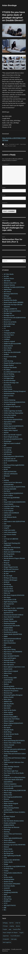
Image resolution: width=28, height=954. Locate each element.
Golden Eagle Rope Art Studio (13, 411)
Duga (5, 359)
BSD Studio (7, 326)
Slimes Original (9, 721)
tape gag (13, 939)
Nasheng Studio (9, 591)
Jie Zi (5, 463)
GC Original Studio (9, 404)
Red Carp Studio (9, 641)
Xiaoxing (6, 831)
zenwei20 (7, 888)
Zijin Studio (7, 897)
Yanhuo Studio (8, 862)
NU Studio (7, 606)
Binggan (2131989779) (10, 309)
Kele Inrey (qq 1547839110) (12, 497)
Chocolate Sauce (9, 335)
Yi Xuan (6, 870)
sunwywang (7, 738)
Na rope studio (8, 586)
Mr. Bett (6, 573)
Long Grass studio (9, 530)
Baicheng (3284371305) (11, 293)
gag (10, 929)
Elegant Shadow (9, 365)
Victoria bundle (8, 788)
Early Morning (8, 361)
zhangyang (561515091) (11, 892)
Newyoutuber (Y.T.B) (10, 599)
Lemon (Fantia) (8, 504)
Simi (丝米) (7, 708)
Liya (5, 523)
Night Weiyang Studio (10, 602)
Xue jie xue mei (8, 851)
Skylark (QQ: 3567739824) (11, 719)
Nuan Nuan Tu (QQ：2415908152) (14, 608)
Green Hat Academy (10, 415)
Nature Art (7, 593)
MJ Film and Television (11, 569)
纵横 (5, 907)
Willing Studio (8, 805)
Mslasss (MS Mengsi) (10, 580)
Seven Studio (8, 682)
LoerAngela (7, 526)
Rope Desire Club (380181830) (13, 651)
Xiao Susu (7, 818)
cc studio (6, 330)
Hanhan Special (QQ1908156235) (13, 426)
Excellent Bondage (9, 380)
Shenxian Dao (8, 693)
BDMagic (6, 296)
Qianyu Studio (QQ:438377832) (13, 634)
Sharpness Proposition (11, 690)
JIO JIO (6, 469)
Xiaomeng (7, 829)
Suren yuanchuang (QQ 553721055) (14, 740)
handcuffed (16, 929)
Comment (5, 164)
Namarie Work (8, 588)
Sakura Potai (8, 673)
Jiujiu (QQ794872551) (10, 471)
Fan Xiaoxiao (8, 387)
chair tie (17, 923)
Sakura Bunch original (11, 671)
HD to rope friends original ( (13, 434)
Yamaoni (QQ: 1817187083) (12, 860)
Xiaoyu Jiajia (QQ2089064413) (13, 838)
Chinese (10, 146)
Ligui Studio (7, 515)
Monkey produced (9, 571)
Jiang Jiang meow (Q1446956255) (14, 456)
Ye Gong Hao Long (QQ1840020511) (14, 866)
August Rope (8, 289)
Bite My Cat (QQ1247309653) (12, 311)
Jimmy (6, 144)
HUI (5, 445)
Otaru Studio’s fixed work (12, 617)
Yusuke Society (8, 881)
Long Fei (6, 528)
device (18, 926)
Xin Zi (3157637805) (9, 842)
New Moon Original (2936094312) (14, 595)
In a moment (8, 447)
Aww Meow (7, 291)
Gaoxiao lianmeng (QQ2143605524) (14, 402)
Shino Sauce (7, 699)
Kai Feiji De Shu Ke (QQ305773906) (14, 487)
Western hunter (9, 801)
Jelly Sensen (7, 454)
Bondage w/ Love (9, 315)
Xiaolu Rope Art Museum (11, 827)
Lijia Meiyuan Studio (10, 517)
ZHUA (5, 894)
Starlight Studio (9, 729)
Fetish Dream (8, 389)
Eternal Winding (9, 374)
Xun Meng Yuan (8, 853)
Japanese (6, 936)
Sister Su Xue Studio (10, 710)
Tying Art (7, 775)
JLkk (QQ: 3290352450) (10, 474)
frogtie (5, 929)
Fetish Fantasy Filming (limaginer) (15, 391)
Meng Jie (6, 562)
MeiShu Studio (8, 556)
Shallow (6, 684)
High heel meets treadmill (12, 443)
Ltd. (5, 536)
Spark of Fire (8, 725)
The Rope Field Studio (11, 751)
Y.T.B (5, 857)
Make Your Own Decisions (12, 547)
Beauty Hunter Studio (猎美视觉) (13, 302)
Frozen (6, 398)
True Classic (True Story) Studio (14, 773)
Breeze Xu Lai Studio (10, 322)
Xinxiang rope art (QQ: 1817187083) (14, 844)
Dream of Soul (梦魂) (10, 356)
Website (4, 202)
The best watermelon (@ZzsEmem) (15, 749)
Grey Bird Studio (9, 417)
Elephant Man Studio (10, 367)
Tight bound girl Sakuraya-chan (14, 762)
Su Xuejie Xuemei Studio (11, 734)
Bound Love (7, 320)
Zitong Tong (7, 899)
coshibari (7, 339)
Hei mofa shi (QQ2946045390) (13, 439)
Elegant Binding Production (12, 363)
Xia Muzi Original (9, 816)
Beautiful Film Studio (10, 300)
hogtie (14, 146)
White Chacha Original (11, 803)
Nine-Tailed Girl (9, 604)
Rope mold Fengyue (10, 658)
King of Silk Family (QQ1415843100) (14, 502)
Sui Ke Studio (8, 736)
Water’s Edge (8, 792)
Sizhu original (8, 712)
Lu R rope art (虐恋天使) (11, 539)
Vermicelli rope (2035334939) (13, 786)
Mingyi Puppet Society (11, 567)
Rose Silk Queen (9, 664)
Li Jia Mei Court (8, 508)
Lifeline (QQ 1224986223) (11, 513)
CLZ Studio (7, 337)
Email (4, 195)
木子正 (5, 903)
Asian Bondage (9, 5)
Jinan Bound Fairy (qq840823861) (14, 465)
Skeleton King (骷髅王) (11, 716)
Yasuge (6, 864)
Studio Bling (7, 732)
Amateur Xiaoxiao (9, 285)
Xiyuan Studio (8, 849)
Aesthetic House (9, 278)
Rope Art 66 (7, 647)
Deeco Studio (8, 348)
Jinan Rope (23, 144)
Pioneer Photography (10, 621)
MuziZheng (7, 584)
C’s (5, 328)
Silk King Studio (9, 703)
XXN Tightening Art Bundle (12, 855)
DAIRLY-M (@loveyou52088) (12, 343)
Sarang (6, 675)
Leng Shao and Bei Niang (11, 506)
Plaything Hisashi (9, 623)
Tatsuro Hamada (9, 745)
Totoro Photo (8, 769)
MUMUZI (6, 582)
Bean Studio (7, 298)
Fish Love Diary (9, 395)
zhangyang (7, 890)
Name (4, 187)
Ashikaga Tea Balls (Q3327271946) (14, 287)
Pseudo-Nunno (8, 630)
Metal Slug (7, 565)
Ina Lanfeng (7, 450)
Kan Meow (7, 491)
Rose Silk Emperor (9, 662)
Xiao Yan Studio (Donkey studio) (14, 821)
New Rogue (7, 597)
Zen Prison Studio (9, 886)
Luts (5, 541)
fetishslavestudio (9, 393)
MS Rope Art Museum (10, 578)
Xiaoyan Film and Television (13, 834)
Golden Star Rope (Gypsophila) (13, 413)
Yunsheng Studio (9, 879)
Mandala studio (8, 549)
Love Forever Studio (10, 534)
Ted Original (8, 747)
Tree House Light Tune (11, 771)
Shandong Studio (9, 686)
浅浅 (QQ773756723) (10, 905)
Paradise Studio (8, 619)
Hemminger (7, 441)
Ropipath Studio (9, 660)
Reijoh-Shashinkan (10, 643)
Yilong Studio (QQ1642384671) (13, 873)
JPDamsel (7, 476)
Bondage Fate (8, 313)
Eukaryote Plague (9, 376)
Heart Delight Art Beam (11, 437)
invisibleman (8, 452)
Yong (5, 875)
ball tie (11, 923)
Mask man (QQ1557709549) (12, 552)
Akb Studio (7, 280)
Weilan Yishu (8, 795)
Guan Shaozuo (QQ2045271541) (13, 419)
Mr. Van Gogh (8, 575)
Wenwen (6, 799)
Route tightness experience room (14, 667)
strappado (6, 939)
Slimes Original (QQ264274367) (13, 723)
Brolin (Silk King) (9, 324)
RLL (5, 645)
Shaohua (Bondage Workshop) (13, 688)
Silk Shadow (7, 706)
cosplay (11, 926)
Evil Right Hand (9, 378)
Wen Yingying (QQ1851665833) (13, 797)
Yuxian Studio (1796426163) (12, 884)
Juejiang (6, 480)
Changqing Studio (9, 333)
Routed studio (8, 669)
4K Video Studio (9, 274)
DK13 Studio (7, 350)
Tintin (6, 764)
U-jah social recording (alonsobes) (14, 777)
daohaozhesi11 (8, 346)
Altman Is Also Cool (10, 283)
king (5, 500)
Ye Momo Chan (8, 868)
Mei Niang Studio (9, 554)
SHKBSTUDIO (8, 701)
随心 (5, 910)
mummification (15, 936)
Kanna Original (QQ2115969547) (13, 493)
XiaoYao (6, 836)
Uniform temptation (10, 784)
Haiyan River (8, 424)
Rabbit (6, 636)
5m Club (6, 276)
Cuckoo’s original (9, 341)
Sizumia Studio (8, 714)
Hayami (6, 432)
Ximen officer (8, 840)
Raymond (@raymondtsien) (12, 638)
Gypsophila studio (9, 421)
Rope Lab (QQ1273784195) (11, 656)
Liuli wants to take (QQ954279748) (14, 521)
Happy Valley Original (11, 430)
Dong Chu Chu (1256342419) (12, 352)
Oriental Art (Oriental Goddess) (13, 615)
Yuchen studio (8, 877)
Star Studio (7, 727)
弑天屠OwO (7, 901)
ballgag (5, 146)
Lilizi (5, 519)
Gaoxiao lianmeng (9, 400)
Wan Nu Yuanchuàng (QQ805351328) (15, 790)
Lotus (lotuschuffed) (10, 532)
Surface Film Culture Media (12, 743)
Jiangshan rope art (9, 458)
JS (4, 478)
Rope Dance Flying (9, 649)
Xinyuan (6, 847)
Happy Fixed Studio (10, 428)
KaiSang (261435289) (10, 489)
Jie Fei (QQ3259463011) (10, 461)
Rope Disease (8, 654)
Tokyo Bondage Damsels (11, 766)
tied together (7, 942)
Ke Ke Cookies (8, 495)
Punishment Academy (10, 632)
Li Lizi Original (8, 510)
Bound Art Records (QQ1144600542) (15, 317)
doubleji (6, 354)
